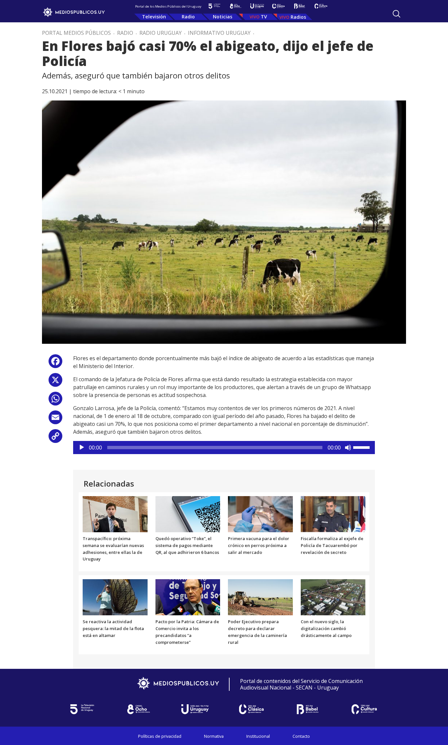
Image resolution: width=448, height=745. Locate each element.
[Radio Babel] (300, 6)
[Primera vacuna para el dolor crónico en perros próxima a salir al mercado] (260, 514)
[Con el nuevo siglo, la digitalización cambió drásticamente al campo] (333, 597)
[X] (55, 382)
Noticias (222, 16)
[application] (224, 447)
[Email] (55, 419)
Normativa (214, 736)
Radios (298, 17)
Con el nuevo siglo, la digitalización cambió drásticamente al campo (326, 628)
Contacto (301, 736)
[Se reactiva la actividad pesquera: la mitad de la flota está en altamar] (115, 597)
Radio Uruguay (160, 32)
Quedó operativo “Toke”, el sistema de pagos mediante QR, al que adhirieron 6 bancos (187, 545)
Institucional (258, 736)
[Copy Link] (55, 438)
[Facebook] (55, 363)
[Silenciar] (348, 447)
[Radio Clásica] (278, 6)
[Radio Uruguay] (257, 6)
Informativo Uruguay (219, 32)
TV (264, 16)
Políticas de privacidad (159, 736)
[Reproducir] (81, 447)
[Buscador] (396, 14)
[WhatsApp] (55, 401)
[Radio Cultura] (321, 6)
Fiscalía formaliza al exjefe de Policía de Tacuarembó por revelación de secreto (332, 545)
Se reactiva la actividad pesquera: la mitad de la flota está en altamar (113, 628)
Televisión (154, 16)
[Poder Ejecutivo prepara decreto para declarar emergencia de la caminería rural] (260, 597)
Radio (188, 16)
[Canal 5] (214, 6)
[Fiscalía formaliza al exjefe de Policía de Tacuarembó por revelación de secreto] (333, 514)
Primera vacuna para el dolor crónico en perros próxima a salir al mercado (258, 545)
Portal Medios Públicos (76, 32)
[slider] (362, 447)
